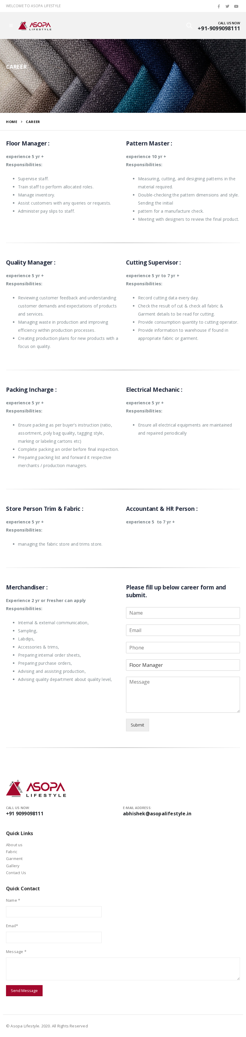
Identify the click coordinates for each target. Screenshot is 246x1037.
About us (14, 844)
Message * (16, 951)
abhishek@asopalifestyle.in (157, 813)
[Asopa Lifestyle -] (34, 26)
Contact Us (16, 872)
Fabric (11, 851)
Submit (137, 725)
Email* (12, 925)
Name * (13, 900)
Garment (14, 858)
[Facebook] (219, 6)
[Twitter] (228, 6)
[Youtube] (236, 6)
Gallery (13, 865)
